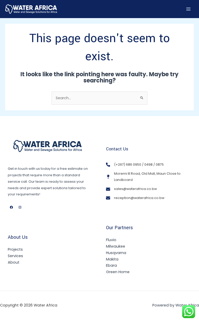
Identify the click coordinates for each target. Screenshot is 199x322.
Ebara (111, 265)
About (13, 262)
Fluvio (111, 239)
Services (15, 255)
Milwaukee (115, 246)
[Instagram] (20, 207)
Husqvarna (116, 252)
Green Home (118, 271)
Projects (15, 249)
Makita (112, 259)
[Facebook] (11, 207)
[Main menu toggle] (188, 9)
